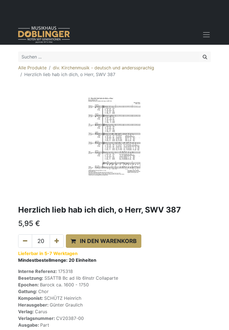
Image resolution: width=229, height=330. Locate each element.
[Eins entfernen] (25, 241)
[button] (103, 241)
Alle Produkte (32, 67)
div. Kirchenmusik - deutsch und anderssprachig (103, 67)
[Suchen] (205, 56)
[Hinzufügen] (57, 241)
